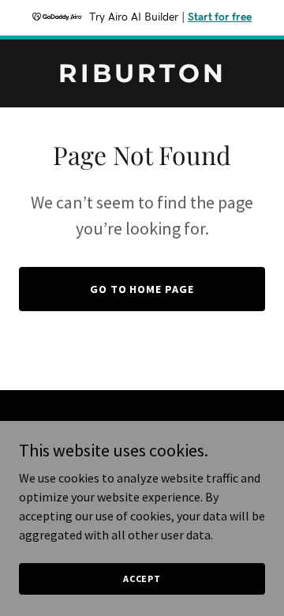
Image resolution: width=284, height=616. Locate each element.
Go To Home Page (142, 289)
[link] (142, 77)
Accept (142, 578)
